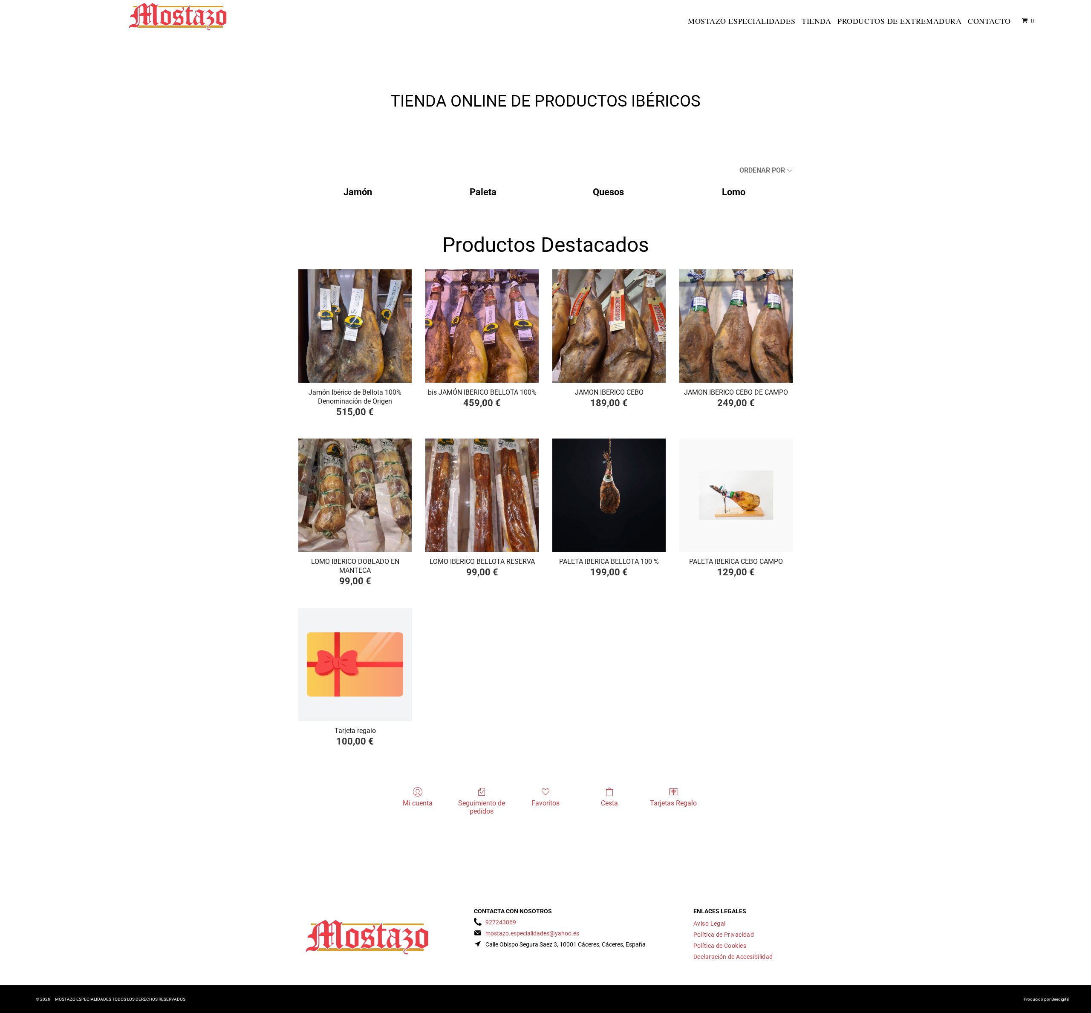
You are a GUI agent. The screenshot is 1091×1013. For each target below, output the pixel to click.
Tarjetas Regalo (673, 803)
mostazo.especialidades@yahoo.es (532, 933)
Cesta (609, 803)
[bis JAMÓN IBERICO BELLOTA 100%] (482, 326)
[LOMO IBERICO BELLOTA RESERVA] (482, 495)
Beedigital (1060, 999)
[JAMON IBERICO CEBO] (609, 326)
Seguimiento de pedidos (481, 807)
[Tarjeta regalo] (355, 664)
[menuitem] (742, 20)
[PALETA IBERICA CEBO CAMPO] (736, 495)
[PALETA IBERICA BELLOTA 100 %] (609, 495)
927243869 (500, 922)
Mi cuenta (418, 803)
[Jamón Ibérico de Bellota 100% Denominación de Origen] (355, 326)
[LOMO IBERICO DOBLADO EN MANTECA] (355, 495)
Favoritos (545, 803)
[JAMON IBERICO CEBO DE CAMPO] (736, 326)
